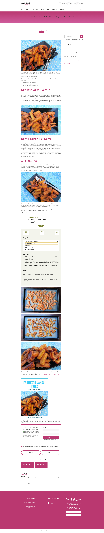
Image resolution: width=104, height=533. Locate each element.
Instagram (72, 3)
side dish (51, 446)
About (27, 9)
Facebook (64, 3)
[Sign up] (81, 36)
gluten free (41, 446)
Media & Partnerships (70, 63)
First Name (45, 427)
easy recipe (36, 446)
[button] (82, 9)
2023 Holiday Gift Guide (69, 50)
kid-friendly (46, 446)
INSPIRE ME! (51, 437)
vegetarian (55, 446)
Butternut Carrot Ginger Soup (44, 373)
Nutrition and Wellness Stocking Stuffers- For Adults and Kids (73, 52)
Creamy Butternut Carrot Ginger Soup (27, 465)
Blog (48, 9)
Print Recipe (31, 222)
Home (22, 9)
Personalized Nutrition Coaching (72, 60)
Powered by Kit (51, 440)
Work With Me (35, 9)
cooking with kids (29, 446)
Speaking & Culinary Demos (71, 62)
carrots (24, 446)
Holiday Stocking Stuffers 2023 (70, 48)
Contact (62, 9)
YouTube (81, 3)
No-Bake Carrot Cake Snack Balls (41, 465)
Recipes (42, 9)
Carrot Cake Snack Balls (26, 373)
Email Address (45, 432)
